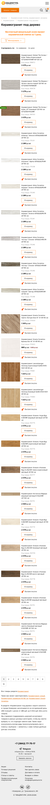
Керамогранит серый (36, 696)
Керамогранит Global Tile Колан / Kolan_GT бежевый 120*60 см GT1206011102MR (34, 109)
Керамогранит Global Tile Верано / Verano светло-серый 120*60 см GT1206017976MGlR (34, 83)
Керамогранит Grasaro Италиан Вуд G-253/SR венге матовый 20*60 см (33, 574)
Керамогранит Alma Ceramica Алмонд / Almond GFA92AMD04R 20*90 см (34, 135)
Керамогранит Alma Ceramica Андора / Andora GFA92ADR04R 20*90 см (33, 187)
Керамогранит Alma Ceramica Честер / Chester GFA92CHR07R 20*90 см (33, 239)
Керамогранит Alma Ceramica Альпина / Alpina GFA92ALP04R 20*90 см (33, 161)
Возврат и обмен (31, 775)
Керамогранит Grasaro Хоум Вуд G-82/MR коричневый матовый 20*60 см (34, 444)
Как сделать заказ (32, 769)
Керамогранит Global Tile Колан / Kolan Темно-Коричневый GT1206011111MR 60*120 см (34, 57)
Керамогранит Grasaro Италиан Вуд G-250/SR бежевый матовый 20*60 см (34, 548)
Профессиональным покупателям (9, 779)
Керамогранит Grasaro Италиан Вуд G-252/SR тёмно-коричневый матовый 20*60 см (34, 470)
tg (28, 787)
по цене (31, 48)
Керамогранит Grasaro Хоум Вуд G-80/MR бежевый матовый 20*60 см (34, 522)
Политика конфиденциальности (33, 779)
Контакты (28, 767)
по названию (21, 48)
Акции (3, 767)
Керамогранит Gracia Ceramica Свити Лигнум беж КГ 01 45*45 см (34, 316)
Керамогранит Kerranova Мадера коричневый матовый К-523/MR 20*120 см (34, 652)
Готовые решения (8, 769)
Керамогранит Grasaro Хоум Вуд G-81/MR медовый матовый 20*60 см (34, 418)
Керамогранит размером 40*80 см (14, 698)
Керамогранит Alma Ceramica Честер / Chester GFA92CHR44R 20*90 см (33, 265)
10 (4, 684)
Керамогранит (23, 691)
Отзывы (4, 772)
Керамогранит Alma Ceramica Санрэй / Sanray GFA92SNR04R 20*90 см (33, 291)
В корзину (29, 70)
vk (22, 787)
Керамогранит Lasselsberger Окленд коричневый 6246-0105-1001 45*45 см (34, 365)
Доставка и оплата (32, 772)
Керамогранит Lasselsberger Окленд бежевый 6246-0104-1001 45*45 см (34, 392)
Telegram (27, 749)
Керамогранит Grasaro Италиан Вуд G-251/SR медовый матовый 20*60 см (33, 600)
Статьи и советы (7, 775)
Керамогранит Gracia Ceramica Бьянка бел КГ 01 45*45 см (33, 340)
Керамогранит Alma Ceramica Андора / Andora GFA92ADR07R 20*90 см (33, 213)
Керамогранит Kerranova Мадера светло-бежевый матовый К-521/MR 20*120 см (34, 626)
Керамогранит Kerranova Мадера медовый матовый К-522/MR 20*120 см (34, 496)
